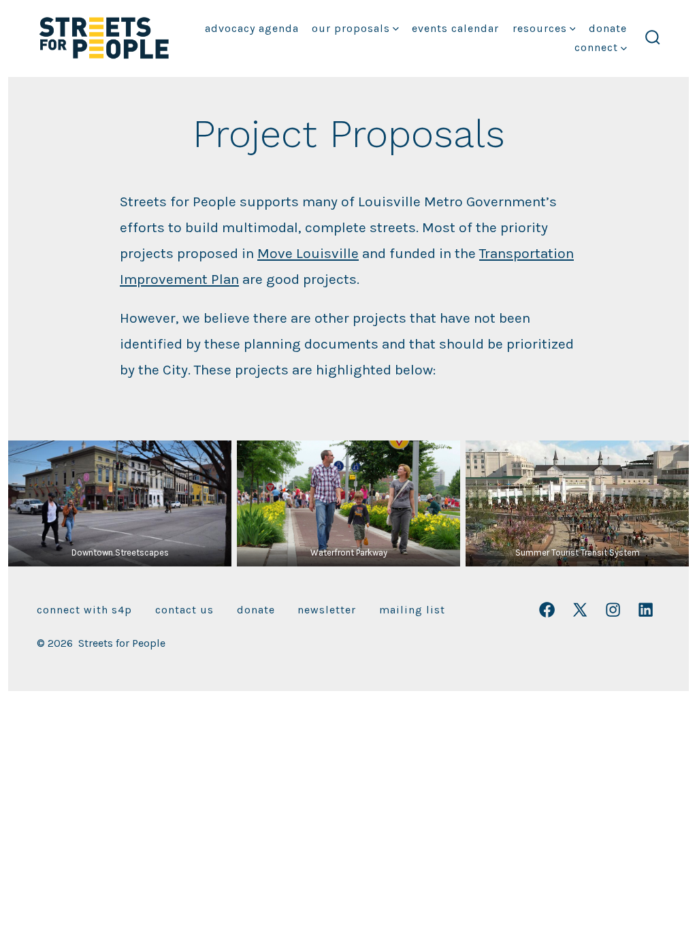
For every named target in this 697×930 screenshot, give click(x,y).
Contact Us (184, 609)
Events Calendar (455, 28)
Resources (540, 28)
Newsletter (326, 609)
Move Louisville (308, 253)
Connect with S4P (84, 609)
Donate (608, 28)
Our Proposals (351, 28)
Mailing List (412, 609)
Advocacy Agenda (252, 28)
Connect (596, 47)
